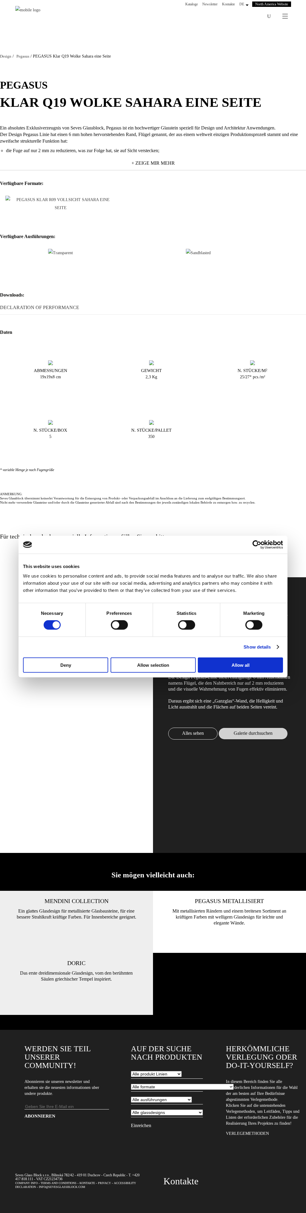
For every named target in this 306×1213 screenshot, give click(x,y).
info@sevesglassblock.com (62, 1187)
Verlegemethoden (247, 1133)
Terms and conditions (58, 1183)
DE (241, 4)
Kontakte (228, 4)
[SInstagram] (239, 16)
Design (5, 56)
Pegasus (22, 56)
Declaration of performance (39, 307)
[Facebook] (232, 16)
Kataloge (191, 4)
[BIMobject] (255, 16)
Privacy (104, 1183)
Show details (257, 646)
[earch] (269, 16)
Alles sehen (193, 733)
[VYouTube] (247, 16)
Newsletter (210, 4)
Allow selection (153, 664)
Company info (26, 1183)
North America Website (271, 4)
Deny (65, 664)
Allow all (241, 664)
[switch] (119, 625)
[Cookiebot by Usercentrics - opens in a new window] (257, 544)
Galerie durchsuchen (253, 733)
